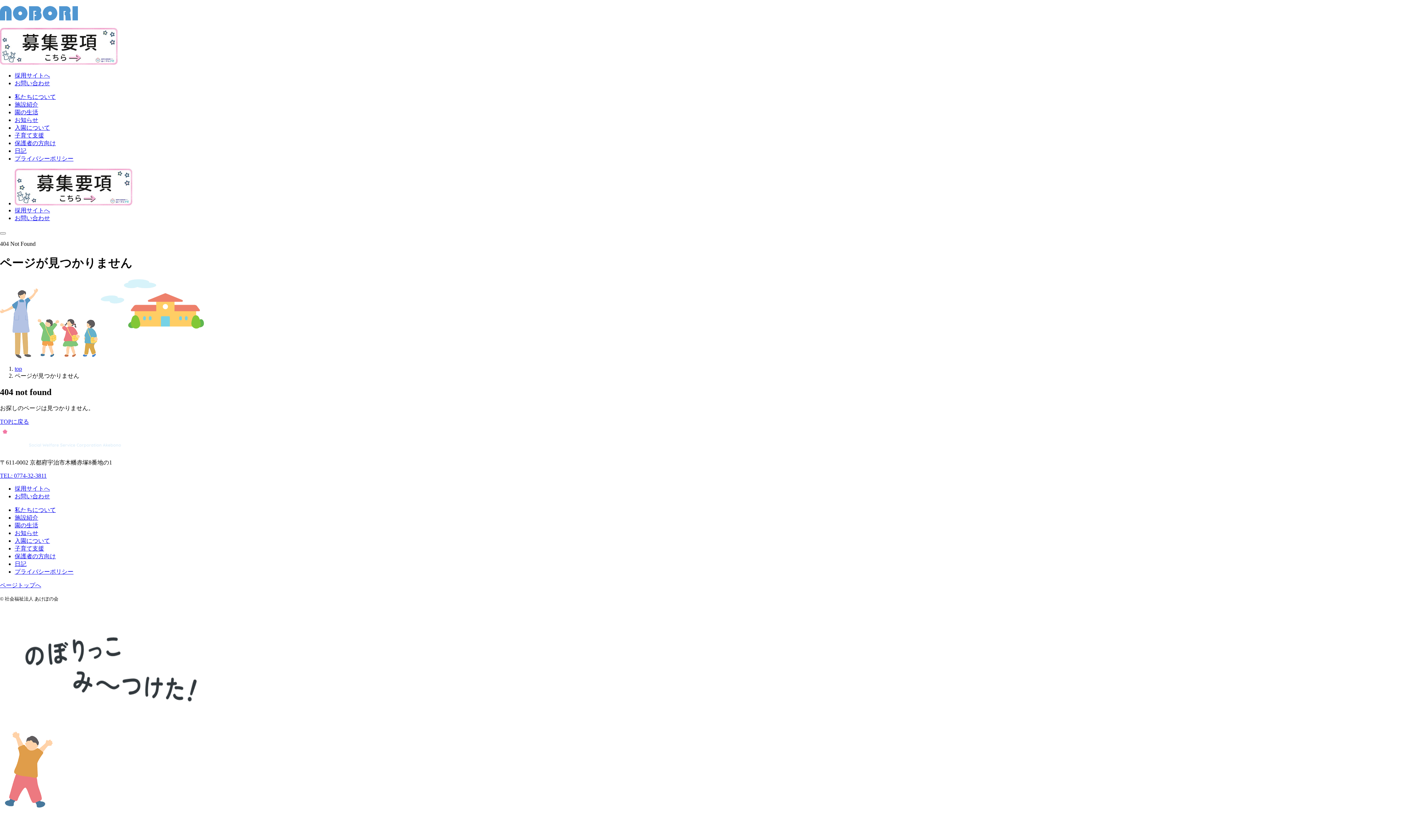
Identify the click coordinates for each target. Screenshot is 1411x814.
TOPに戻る (14, 422)
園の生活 (26, 525)
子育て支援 (29, 548)
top (18, 369)
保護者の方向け (35, 556)
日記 (20, 564)
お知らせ (26, 533)
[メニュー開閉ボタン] (3, 233)
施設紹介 (26, 517)
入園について (32, 541)
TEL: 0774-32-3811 (23, 476)
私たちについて (35, 510)
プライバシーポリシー (44, 572)
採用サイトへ (32, 75)
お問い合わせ (32, 83)
